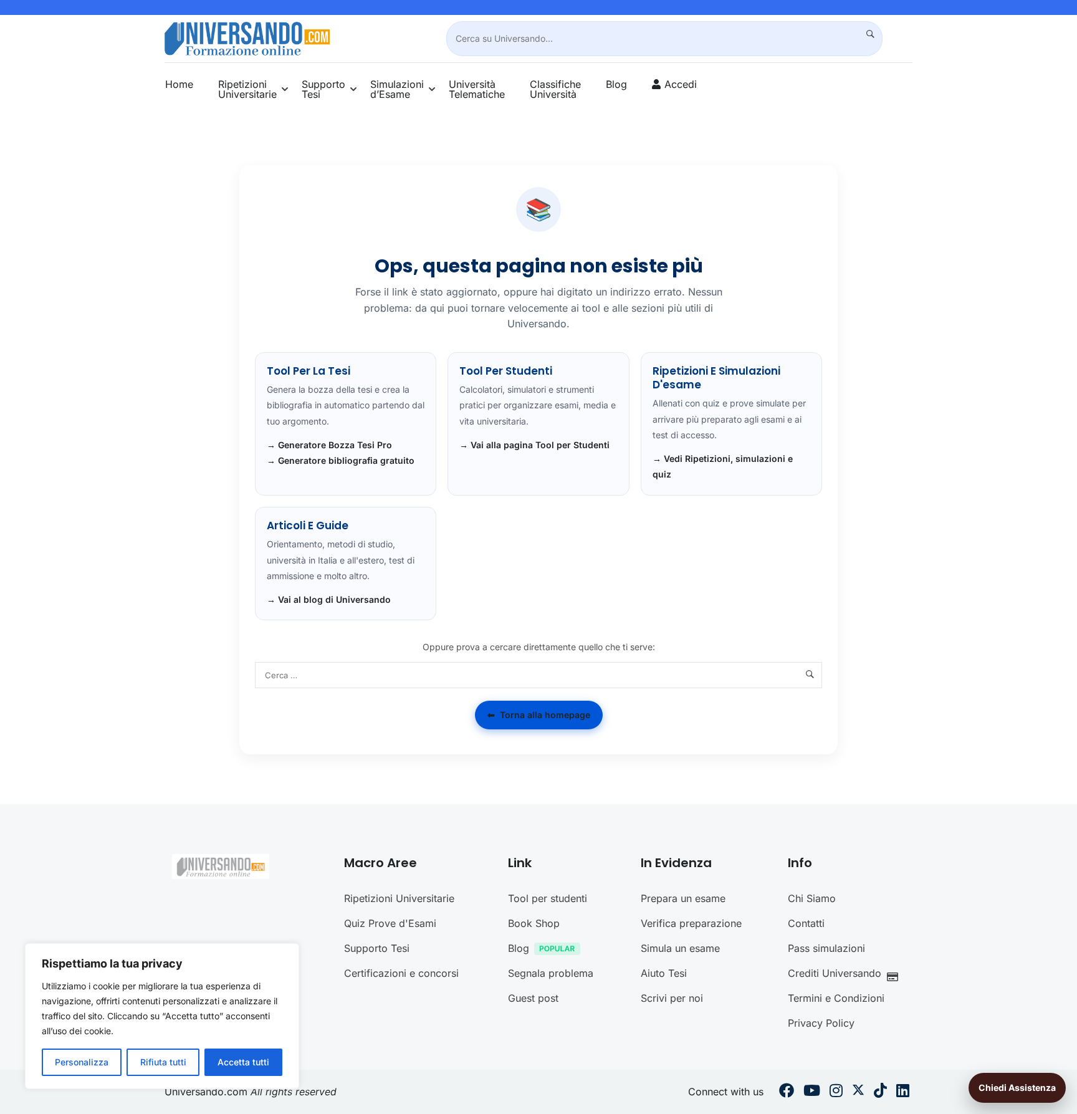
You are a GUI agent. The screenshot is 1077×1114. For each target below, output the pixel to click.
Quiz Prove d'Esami (390, 923)
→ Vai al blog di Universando (329, 599)
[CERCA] (865, 34)
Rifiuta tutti (163, 1062)
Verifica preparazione (691, 923)
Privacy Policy (821, 1023)
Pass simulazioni (826, 948)
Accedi (680, 84)
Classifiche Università (555, 89)
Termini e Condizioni (836, 998)
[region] (162, 1016)
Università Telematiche (477, 89)
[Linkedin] (902, 1092)
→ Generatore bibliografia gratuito (340, 460)
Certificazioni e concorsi (401, 973)
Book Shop (534, 923)
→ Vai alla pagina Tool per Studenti (534, 444)
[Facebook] (786, 1092)
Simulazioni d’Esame (397, 89)
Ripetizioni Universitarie (247, 89)
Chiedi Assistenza (1017, 1087)
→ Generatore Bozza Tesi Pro (329, 444)
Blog (616, 84)
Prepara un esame (683, 898)
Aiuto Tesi (664, 973)
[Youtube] (811, 1092)
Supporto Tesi (323, 89)
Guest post (533, 998)
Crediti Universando (834, 973)
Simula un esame (680, 948)
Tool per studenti (547, 898)
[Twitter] (858, 1092)
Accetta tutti (243, 1062)
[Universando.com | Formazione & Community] (247, 37)
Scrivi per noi (672, 998)
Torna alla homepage (538, 714)
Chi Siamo (812, 898)
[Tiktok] (880, 1092)
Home (179, 84)
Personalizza (81, 1062)
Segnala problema (550, 973)
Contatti (806, 923)
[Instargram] (836, 1092)
